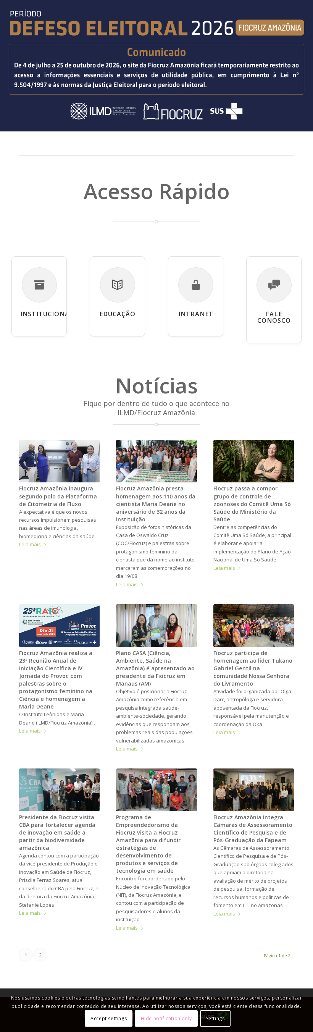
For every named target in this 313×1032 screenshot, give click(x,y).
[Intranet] (195, 284)
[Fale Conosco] (274, 284)
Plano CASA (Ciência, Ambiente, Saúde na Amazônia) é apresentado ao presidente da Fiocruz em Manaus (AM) (155, 668)
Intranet (195, 314)
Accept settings (108, 1018)
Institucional (47, 314)
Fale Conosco (274, 317)
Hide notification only (166, 1018)
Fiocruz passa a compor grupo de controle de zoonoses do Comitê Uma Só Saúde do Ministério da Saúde (252, 503)
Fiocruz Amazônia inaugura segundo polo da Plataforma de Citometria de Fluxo (58, 496)
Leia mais (30, 544)
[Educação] (117, 284)
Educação (117, 314)
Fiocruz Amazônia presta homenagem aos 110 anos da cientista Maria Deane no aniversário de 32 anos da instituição (155, 503)
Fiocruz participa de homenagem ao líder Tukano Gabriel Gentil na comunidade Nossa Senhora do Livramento (252, 668)
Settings (215, 1018)
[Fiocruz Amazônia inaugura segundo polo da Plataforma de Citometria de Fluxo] (59, 461)
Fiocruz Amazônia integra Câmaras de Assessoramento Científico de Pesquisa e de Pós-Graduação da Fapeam (252, 829)
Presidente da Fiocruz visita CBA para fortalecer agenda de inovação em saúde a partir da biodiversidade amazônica (57, 832)
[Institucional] (39, 284)
